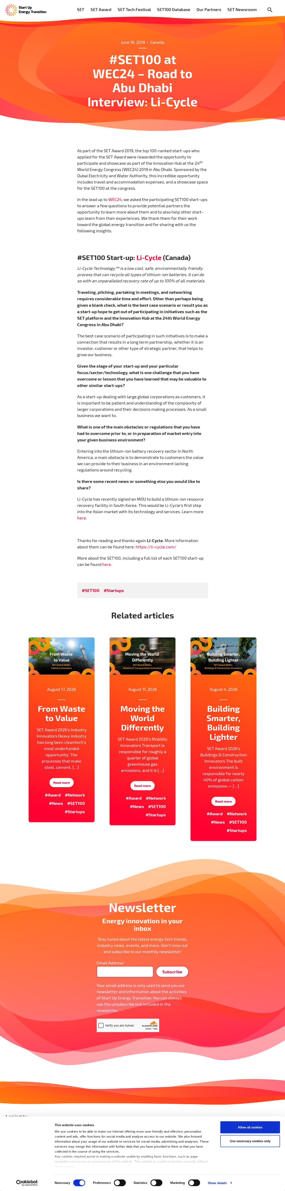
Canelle (157, 42)
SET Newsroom (242, 9)
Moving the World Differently (142, 717)
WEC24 (115, 199)
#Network (75, 795)
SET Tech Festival (134, 9)
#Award (53, 795)
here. (107, 564)
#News (56, 803)
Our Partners (209, 9)
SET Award (101, 9)
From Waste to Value (61, 713)
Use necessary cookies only (250, 1141)
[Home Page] (26, 10)
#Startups (114, 590)
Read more (61, 782)
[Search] (269, 10)
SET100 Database (173, 9)
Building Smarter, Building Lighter (223, 722)
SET (80, 9)
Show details (217, 1183)
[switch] (120, 1182)
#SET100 (91, 590)
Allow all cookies (250, 1127)
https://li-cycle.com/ (156, 547)
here (81, 518)
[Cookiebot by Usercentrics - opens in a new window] (27, 1183)
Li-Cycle (148, 257)
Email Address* (111, 963)
